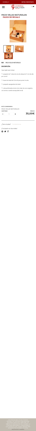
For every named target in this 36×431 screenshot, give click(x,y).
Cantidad (4, 111)
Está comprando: (7, 106)
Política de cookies (18, 429)
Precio (32, 111)
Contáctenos (16, 124)
